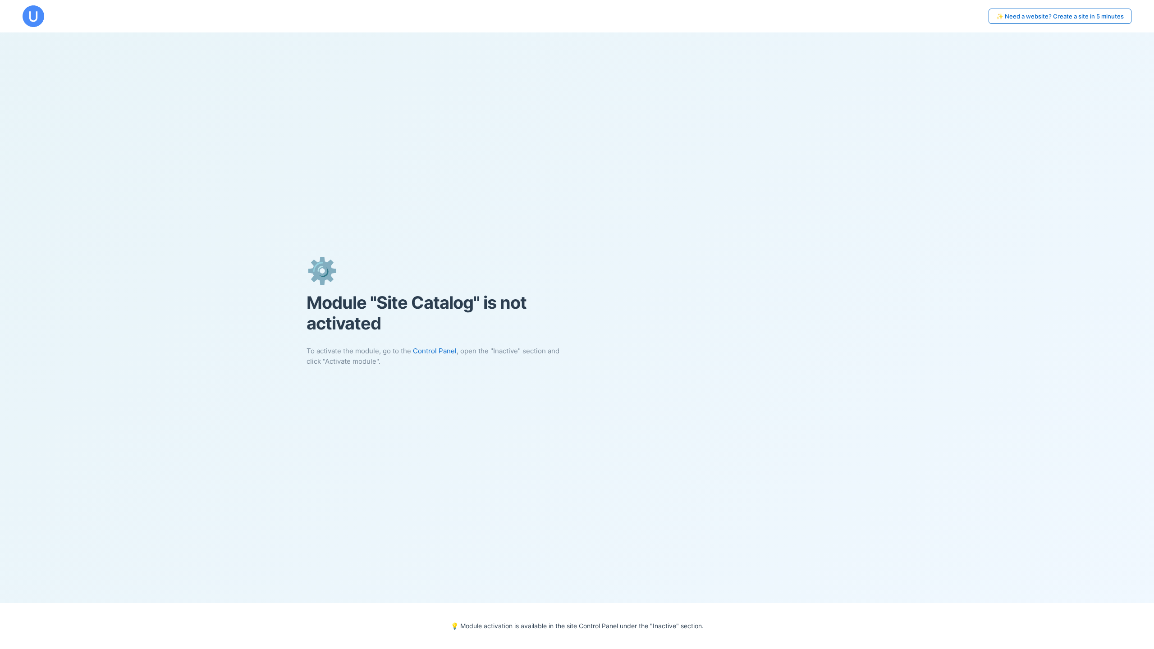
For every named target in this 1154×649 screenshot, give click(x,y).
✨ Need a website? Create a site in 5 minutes (1060, 16)
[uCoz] (33, 16)
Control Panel (435, 351)
